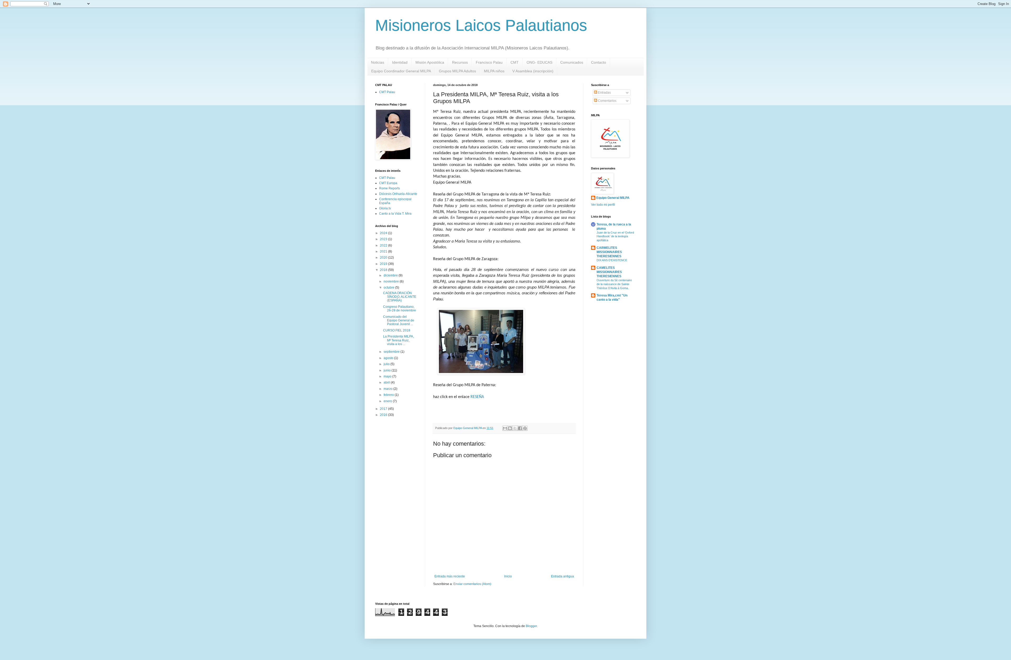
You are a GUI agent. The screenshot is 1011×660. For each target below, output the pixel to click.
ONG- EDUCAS (539, 62)
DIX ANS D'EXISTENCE (612, 260)
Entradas (604, 92)
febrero (389, 395)
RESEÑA (477, 397)
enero (388, 401)
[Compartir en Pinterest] (525, 428)
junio (387, 370)
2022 (384, 245)
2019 (384, 264)
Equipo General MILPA (613, 198)
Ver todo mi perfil (603, 204)
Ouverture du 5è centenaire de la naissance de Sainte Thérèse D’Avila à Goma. (614, 284)
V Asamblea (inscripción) (532, 71)
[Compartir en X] (515, 428)
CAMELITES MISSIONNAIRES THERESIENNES (609, 272)
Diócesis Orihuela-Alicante (398, 194)
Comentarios (606, 101)
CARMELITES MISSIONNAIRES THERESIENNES (609, 252)
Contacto (598, 62)
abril (387, 382)
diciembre (391, 275)
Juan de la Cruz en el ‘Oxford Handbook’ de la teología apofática (615, 236)
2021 (384, 251)
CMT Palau (387, 92)
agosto (389, 358)
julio (387, 364)
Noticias (377, 62)
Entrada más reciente (449, 576)
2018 (384, 270)
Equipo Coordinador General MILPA (401, 71)
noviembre (392, 281)
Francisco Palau (489, 62)
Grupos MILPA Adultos (457, 71)
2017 (384, 409)
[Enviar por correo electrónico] (505, 428)
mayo (388, 376)
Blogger (531, 626)
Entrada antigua (562, 576)
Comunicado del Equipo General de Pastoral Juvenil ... (398, 320)
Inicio (508, 576)
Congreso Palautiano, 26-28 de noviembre (399, 308)
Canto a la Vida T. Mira (395, 213)
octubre (389, 287)
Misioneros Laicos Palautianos (481, 25)
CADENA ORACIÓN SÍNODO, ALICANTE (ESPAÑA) (399, 297)
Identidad (400, 62)
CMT (515, 62)
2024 (384, 233)
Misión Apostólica (429, 62)
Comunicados (571, 62)
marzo (388, 389)
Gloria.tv (385, 208)
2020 (384, 257)
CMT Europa (388, 183)
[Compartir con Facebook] (520, 428)
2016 (384, 415)
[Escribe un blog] (510, 428)
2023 (384, 239)
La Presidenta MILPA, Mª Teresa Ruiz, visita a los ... (398, 340)
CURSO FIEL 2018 (396, 330)
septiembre (392, 352)
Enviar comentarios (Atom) (472, 584)
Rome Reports (389, 188)
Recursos (460, 62)
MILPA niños (494, 71)
